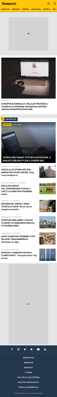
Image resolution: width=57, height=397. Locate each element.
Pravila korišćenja (28, 387)
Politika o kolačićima (28, 377)
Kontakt (28, 368)
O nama (28, 372)
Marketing (28, 358)
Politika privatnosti (28, 382)
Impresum (28, 363)
